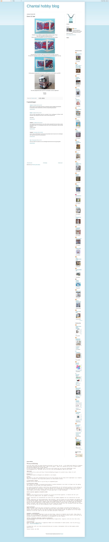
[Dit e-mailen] (39, 98)
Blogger (61, 533)
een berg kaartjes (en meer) (78, 78)
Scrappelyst (78, 352)
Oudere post (60, 162)
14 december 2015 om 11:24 (37, 140)
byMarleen (77, 99)
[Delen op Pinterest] (44, 98)
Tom (30, 140)
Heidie (31, 112)
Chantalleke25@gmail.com (35, 523)
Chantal (75, 28)
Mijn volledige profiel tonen (71, 34)
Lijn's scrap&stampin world (78, 259)
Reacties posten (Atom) (36, 164)
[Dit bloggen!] (40, 98)
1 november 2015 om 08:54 (38, 132)
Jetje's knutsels (78, 238)
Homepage (45, 162)
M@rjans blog (78, 248)
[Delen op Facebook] (42, 98)
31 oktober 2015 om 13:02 (37, 105)
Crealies (77, 153)
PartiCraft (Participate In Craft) (78, 142)
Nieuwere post (29, 162)
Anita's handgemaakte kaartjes (78, 163)
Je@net (31, 105)
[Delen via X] (41, 98)
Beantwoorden (32, 109)
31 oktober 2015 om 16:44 (36, 112)
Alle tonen (81, 320)
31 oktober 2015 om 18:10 (37, 122)
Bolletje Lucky (78, 291)
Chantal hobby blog (43, 6)
